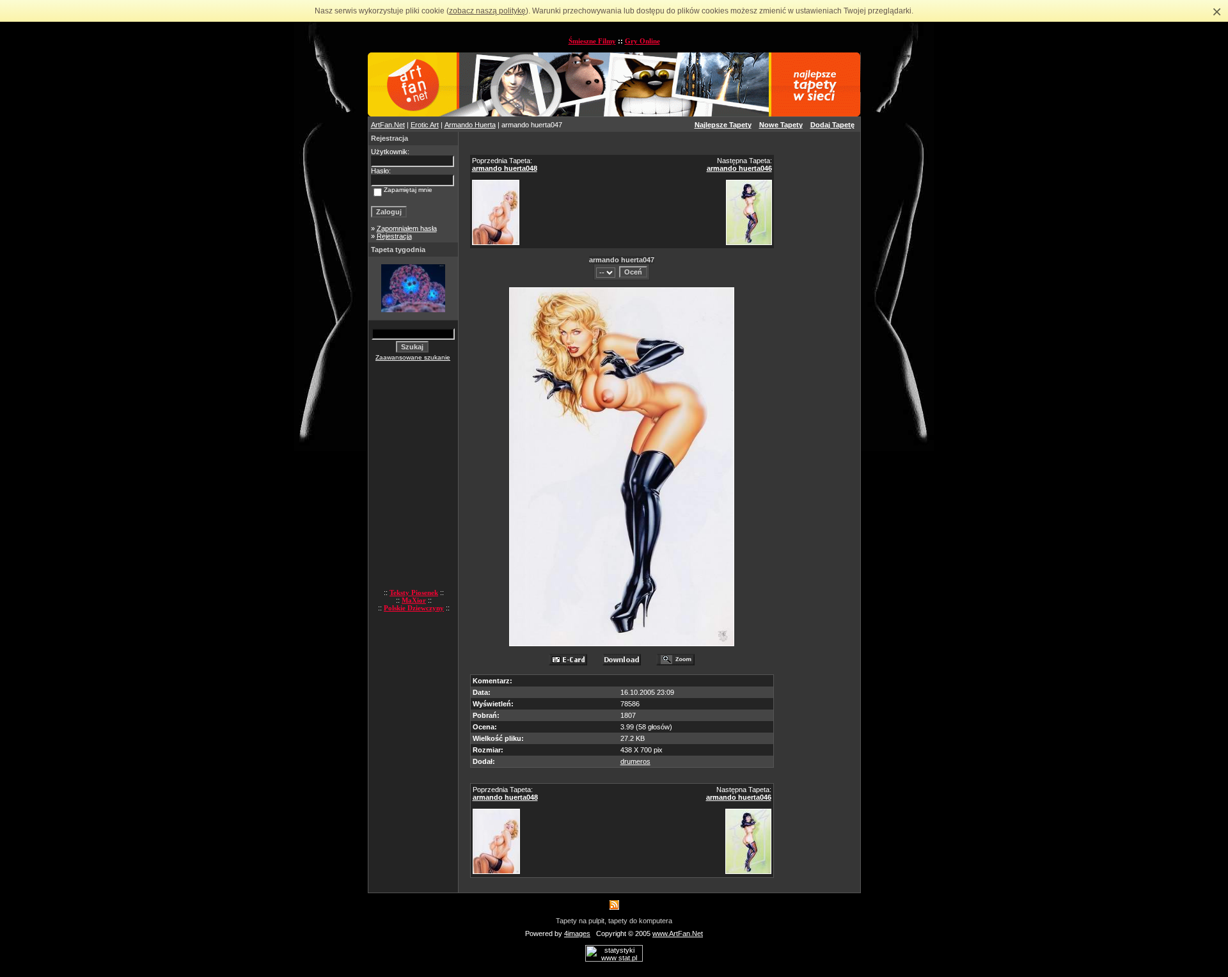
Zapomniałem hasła (407, 228)
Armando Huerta (470, 125)
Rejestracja (394, 236)
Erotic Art (425, 125)
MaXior (414, 600)
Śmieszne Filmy (592, 41)
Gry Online (642, 41)
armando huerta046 (739, 168)
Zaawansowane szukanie (412, 357)
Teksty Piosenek (414, 592)
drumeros (635, 761)
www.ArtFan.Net (677, 933)
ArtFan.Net (388, 125)
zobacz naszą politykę (487, 10)
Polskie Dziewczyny (414, 608)
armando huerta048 (504, 168)
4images (577, 933)
